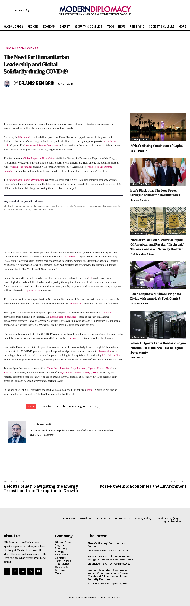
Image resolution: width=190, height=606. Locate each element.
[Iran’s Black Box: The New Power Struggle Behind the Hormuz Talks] (158, 172)
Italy (73, 368)
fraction (72, 338)
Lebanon (81, 368)
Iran (56, 368)
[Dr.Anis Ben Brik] (8, 83)
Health (61, 406)
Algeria (91, 368)
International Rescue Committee (41, 145)
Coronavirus (45, 406)
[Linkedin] (33, 94)
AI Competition (139, 287)
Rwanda (8, 372)
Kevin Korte (136, 357)
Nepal (109, 368)
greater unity (33, 290)
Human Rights (77, 406)
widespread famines (21, 166)
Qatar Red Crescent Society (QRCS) (80, 372)
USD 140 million (111, 355)
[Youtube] (38, 571)
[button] (22, 10)
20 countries (104, 351)
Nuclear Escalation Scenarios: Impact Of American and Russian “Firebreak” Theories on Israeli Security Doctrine (157, 244)
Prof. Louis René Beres (142, 254)
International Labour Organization (27, 180)
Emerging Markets (140, 139)
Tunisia (100, 368)
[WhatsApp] (24, 94)
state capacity (76, 303)
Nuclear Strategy (139, 233)
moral (90, 390)
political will (107, 312)
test (90, 278)
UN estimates (25, 137)
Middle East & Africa (141, 184)
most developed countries (63, 316)
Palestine (64, 368)
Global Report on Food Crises (39, 158)
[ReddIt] (41, 94)
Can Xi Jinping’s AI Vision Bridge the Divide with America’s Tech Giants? (155, 296)
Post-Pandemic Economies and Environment (143, 486)
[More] (59, 94)
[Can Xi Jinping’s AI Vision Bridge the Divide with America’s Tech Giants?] (158, 275)
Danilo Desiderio (139, 150)
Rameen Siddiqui (140, 200)
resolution (70, 256)
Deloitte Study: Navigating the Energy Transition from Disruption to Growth (41, 488)
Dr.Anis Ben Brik (37, 83)
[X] (16, 94)
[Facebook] (7, 94)
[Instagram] (15, 571)
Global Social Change (22, 48)
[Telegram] (50, 94)
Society (93, 406)
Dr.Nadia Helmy (139, 303)
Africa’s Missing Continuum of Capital (157, 146)
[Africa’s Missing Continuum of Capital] (158, 127)
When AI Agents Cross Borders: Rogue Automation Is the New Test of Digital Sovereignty (158, 348)
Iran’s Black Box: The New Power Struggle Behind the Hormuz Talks (155, 192)
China (50, 368)
